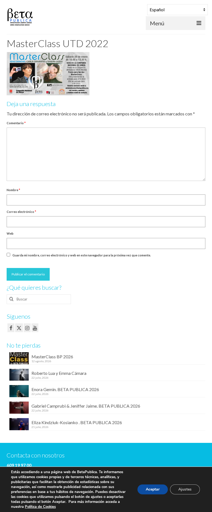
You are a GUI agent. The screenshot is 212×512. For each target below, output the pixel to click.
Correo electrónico (21, 211)
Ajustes (185, 489)
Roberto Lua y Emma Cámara (58, 373)
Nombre (13, 190)
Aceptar (153, 489)
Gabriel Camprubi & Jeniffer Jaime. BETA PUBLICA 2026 (85, 405)
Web (10, 233)
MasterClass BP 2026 (52, 356)
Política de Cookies (40, 506)
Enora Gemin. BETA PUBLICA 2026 (65, 389)
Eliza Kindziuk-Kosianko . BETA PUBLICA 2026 (76, 422)
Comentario (16, 123)
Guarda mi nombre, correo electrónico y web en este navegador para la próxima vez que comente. (81, 255)
